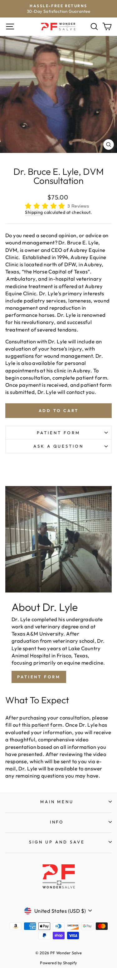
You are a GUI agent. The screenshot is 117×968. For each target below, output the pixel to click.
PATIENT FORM (39, 676)
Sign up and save (57, 841)
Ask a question (58, 446)
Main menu (57, 801)
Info (57, 821)
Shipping (34, 212)
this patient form (42, 724)
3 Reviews (78, 206)
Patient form (58, 432)
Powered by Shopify (58, 962)
